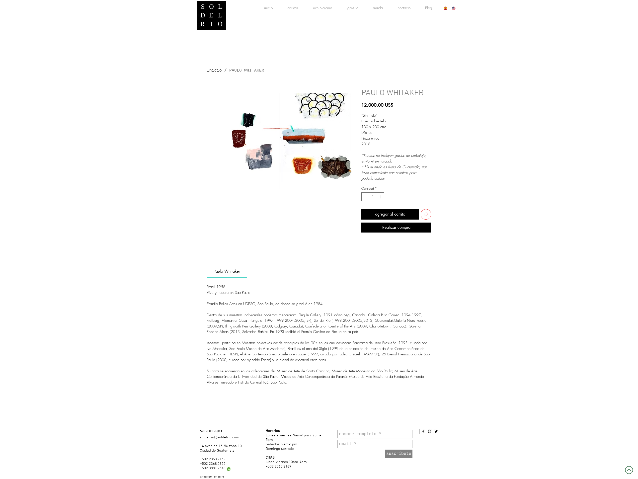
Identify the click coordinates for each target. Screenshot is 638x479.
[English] (452, 8)
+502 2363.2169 (213, 459)
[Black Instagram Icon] (430, 431)
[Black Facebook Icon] (423, 431)
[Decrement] (365, 197)
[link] (227, 271)
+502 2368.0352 (213, 464)
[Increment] (381, 197)
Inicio (214, 70)
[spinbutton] (373, 197)
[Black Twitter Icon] (436, 431)
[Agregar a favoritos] (426, 214)
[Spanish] (444, 8)
